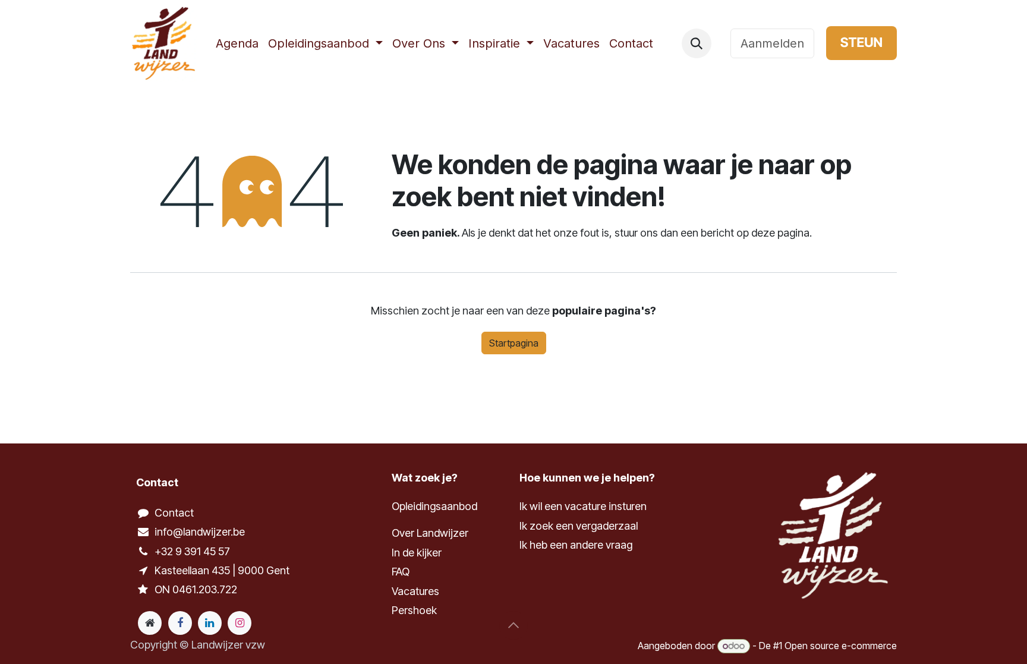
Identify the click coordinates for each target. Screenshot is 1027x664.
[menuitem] (237, 43)
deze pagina (780, 232)
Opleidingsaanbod (434, 506)
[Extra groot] (150, 623)
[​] (721, 43)
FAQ (400, 571)
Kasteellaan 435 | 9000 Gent (222, 570)
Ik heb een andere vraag (575, 545)
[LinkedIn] (210, 623)
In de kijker (417, 552)
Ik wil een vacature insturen (583, 506)
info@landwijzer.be (200, 531)
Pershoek (414, 610)
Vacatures (415, 591)
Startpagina (513, 343)
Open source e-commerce (841, 646)
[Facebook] (180, 623)
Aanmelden (772, 43)
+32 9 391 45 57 (192, 551)
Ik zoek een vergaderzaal (579, 526)
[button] (696, 43)
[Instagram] (239, 623)
